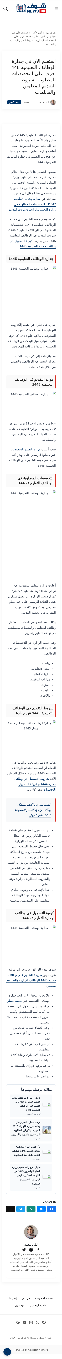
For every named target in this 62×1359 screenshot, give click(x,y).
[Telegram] (25, 1322)
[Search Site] (5, 9)
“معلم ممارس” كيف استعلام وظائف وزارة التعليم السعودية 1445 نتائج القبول (32, 810)
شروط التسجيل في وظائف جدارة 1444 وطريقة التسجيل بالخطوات (35, 784)
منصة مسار (14, 1000)
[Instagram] (31, 1322)
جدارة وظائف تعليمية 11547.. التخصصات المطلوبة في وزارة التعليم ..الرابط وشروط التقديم (32, 204)
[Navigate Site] (56, 9)
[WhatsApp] (31, 1209)
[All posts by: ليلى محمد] (31, 1232)
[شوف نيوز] (31, 8)
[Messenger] (41, 1209)
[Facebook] (51, 1209)
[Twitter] (20, 1209)
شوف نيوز (50, 32)
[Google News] (18, 1322)
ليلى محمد (43, 102)
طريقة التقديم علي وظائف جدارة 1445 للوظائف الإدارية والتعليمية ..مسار (31, 980)
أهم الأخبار (36, 32)
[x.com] (37, 1322)
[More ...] (10, 1209)
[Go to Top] (7, 1352)
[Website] (38, 1249)
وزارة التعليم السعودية (26, 449)
